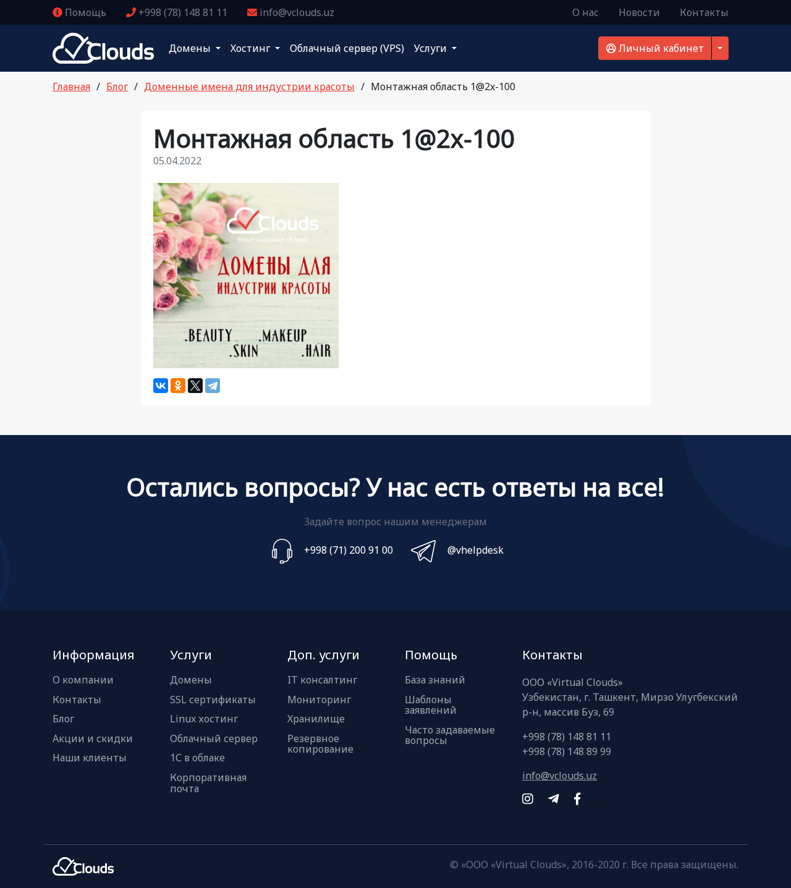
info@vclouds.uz (295, 12)
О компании (83, 680)
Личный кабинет (660, 48)
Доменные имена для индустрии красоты (249, 86)
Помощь (84, 12)
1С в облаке (197, 758)
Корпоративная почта (208, 783)
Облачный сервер (214, 739)
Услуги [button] (431, 48)
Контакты (704, 12)
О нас (585, 12)
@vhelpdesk (475, 550)
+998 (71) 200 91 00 (348, 550)
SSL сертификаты (213, 700)
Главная (71, 86)
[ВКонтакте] (160, 385)
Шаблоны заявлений (431, 705)
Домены (191, 680)
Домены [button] (191, 48)
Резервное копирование (320, 744)
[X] (195, 385)
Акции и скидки (93, 739)
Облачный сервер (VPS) (347, 48)
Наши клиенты (90, 758)
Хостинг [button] (252, 48)
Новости (639, 12)
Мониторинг (319, 700)
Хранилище (316, 719)
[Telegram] (212, 385)
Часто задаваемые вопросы (450, 735)
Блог (117, 86)
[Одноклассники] (178, 385)
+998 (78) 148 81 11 (181, 12)
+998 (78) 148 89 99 (566, 751)
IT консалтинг (322, 680)
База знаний (435, 680)
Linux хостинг (204, 719)
